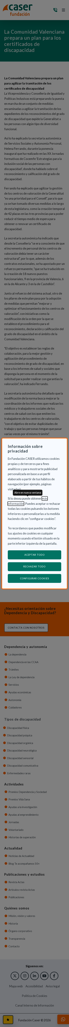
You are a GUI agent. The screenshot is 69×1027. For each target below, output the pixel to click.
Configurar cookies (40, 578)
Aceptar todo (34, 554)
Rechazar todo (34, 566)
